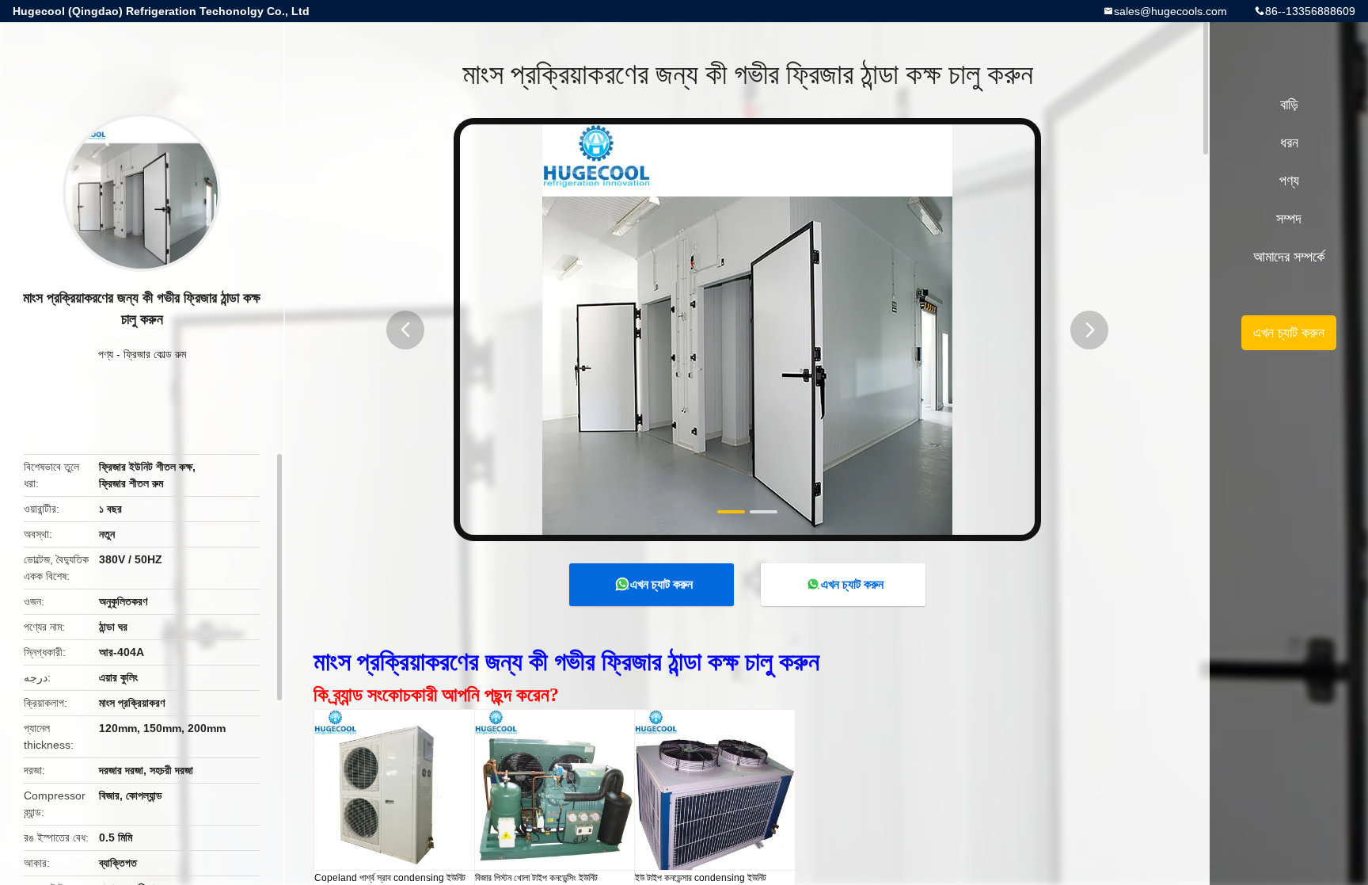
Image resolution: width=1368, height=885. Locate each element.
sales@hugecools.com (1170, 11)
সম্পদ (1289, 219)
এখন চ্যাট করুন (661, 584)
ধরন (1289, 143)
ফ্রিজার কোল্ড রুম (155, 354)
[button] (405, 330)
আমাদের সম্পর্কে (1288, 257)
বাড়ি (1289, 105)
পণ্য (105, 354)
